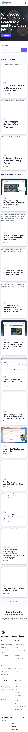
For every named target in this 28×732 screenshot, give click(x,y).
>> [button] (18, 601)
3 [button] (12, 601)
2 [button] (10, 601)
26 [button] (16, 601)
